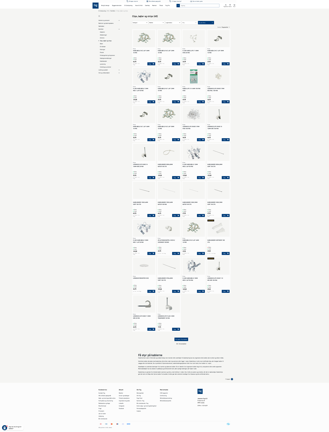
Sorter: (219, 27)
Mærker (154, 5)
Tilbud (161, 5)
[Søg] (178, 5)
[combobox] (199, 5)
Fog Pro (167, 5)
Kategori (135, 22)
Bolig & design (105, 5)
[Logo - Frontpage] (96, 6)
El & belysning (128, 5)
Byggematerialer (117, 5)
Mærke (151, 22)
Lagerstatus (169, 22)
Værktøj (147, 5)
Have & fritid (138, 5)
